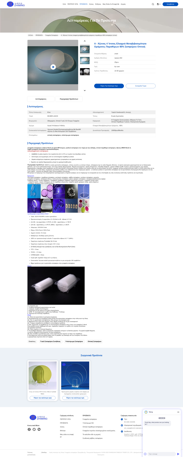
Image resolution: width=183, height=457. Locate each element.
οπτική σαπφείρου (94, 341)
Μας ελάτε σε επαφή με (111, 4)
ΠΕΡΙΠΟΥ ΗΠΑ (72, 4)
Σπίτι (64, 4)
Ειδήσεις (98, 4)
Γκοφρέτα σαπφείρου (51, 35)
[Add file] (145, 454)
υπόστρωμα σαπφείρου (74, 341)
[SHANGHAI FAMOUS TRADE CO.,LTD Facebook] (29, 429)
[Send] (178, 454)
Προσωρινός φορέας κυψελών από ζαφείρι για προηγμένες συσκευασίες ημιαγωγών (75, 393)
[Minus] (178, 412)
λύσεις (91, 4)
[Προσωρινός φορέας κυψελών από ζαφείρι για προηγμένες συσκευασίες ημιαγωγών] (75, 376)
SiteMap (44, 452)
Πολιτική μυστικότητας (31, 453)
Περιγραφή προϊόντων (69, 99)
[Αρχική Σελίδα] (37, 420)
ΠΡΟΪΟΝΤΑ (83, 4)
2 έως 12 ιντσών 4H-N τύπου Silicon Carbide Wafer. (42, 393)
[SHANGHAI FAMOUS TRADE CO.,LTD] (15, 4)
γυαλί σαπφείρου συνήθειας (50, 341)
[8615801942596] (34, 429)
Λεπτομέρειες (40, 99)
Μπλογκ (62, 430)
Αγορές (123, 4)
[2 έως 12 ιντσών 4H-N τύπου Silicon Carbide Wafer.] (43, 376)
